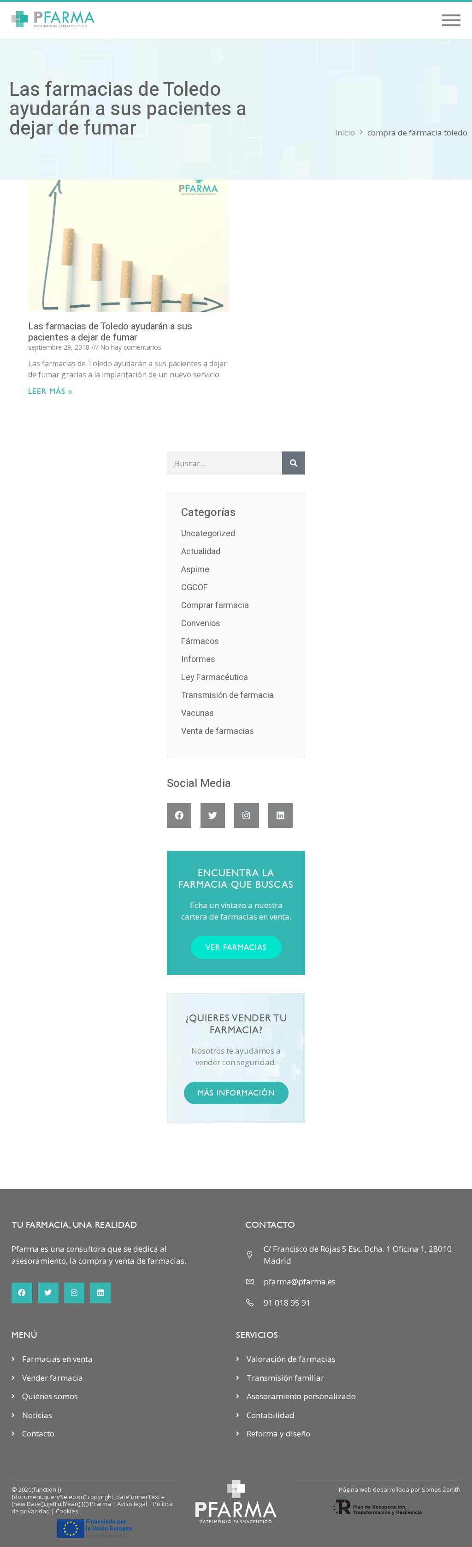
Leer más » (50, 391)
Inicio (345, 132)
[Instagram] (246, 815)
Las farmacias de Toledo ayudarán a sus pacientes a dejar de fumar (110, 332)
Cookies (67, 1511)
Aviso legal (132, 1504)
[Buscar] (293, 463)
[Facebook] (179, 815)
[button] (451, 20)
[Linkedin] (280, 815)
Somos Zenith (441, 1489)
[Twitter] (213, 815)
